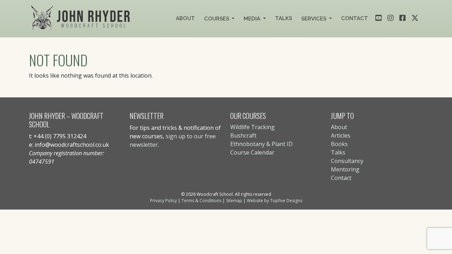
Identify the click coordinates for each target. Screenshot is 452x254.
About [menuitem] (185, 18)
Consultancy (347, 161)
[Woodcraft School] (81, 19)
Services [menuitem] (314, 19)
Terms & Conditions (201, 201)
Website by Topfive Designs (274, 201)
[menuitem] (378, 17)
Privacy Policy (163, 201)
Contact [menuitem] (354, 18)
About (339, 127)
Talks (338, 152)
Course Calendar (252, 152)
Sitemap (234, 201)
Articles (340, 135)
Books (339, 144)
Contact (341, 178)
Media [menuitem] (253, 19)
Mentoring (345, 169)
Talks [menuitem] (283, 18)
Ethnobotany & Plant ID (261, 144)
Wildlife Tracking (252, 127)
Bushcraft (243, 135)
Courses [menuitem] (217, 19)
